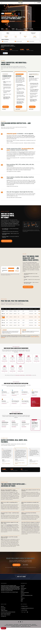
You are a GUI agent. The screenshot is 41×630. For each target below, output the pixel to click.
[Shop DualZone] (34, 91)
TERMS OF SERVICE (4, 610)
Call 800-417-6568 (34, 336)
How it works (18, 109)
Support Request (23, 588)
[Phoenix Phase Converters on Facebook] (18, 621)
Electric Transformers (9, 624)
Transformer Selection (33, 625)
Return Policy (3, 609)
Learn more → (5, 106)
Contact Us (22, 598)
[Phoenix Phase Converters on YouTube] (20, 621)
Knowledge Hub (3, 616)
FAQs (21, 596)
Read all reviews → (35, 469)
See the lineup (12, 21)
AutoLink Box (34, 624)
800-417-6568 (22, 152)
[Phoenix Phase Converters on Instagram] (22, 621)
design (26, 29)
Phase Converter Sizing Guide (6, 613)
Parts (28, 625)
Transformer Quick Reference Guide (26, 595)
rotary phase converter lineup (20, 375)
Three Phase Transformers (15, 626)
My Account (23, 585)
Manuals (22, 591)
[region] (20, 317)
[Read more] (21, 612)
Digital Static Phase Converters (26, 626)
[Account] (36, 3)
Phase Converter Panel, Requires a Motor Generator (13, 625)
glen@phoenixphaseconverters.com (28, 608)
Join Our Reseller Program (14, 592)
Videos (22, 599)
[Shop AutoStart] (20, 91)
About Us (2, 606)
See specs (4, 109)
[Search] (34, 3)
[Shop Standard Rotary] (7, 91)
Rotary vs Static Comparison (5, 614)
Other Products (24, 625)
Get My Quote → (5, 21)
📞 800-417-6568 (25, 564)
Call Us (4, 628)
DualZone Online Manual (25, 592)
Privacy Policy (3, 607)
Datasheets (23, 589)
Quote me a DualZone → (28, 286)
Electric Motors (16, 624)
